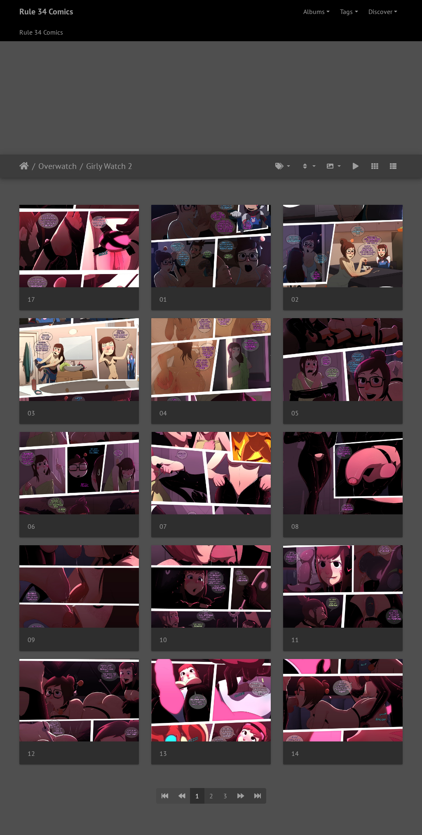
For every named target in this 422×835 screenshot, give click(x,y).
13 (163, 754)
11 (295, 640)
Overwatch (57, 166)
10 (163, 640)
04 (163, 413)
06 (31, 526)
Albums (314, 11)
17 (31, 299)
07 (163, 526)
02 (295, 299)
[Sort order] (308, 166)
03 (31, 413)
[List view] (393, 166)
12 (31, 754)
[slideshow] (355, 166)
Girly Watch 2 (109, 166)
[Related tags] (282, 166)
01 (163, 299)
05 (295, 413)
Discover (380, 11)
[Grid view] (374, 166)
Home (24, 166)
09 (31, 640)
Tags (346, 11)
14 (295, 754)
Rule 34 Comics (46, 11)
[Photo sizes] (334, 166)
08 (295, 526)
